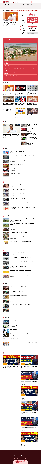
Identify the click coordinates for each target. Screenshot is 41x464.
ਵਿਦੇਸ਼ (23, 4)
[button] (13, 15)
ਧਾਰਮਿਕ (24, 7)
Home (13, 2)
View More (21, 79)
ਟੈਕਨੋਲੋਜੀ (10, 7)
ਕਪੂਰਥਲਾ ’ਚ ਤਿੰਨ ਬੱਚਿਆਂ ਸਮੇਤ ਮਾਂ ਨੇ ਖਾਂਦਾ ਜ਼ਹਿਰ (26, 10)
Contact (17, 2)
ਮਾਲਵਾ (12, 4)
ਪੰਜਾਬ (5, 4)
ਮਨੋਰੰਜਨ (27, 4)
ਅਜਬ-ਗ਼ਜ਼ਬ (20, 7)
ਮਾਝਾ (8, 4)
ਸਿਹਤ (31, 4)
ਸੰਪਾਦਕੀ (32, 7)
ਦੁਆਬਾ (16, 4)
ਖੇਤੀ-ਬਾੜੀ (5, 7)
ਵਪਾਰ (15, 7)
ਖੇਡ (28, 7)
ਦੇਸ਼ (19, 4)
